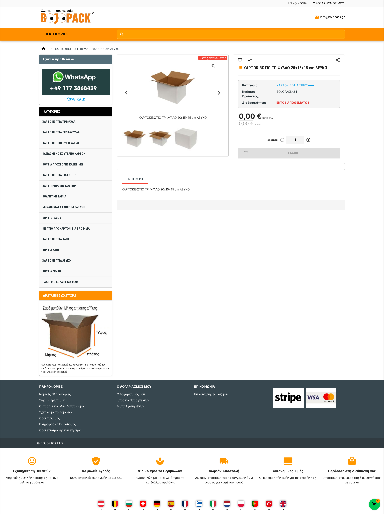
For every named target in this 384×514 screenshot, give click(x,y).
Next (219, 92)
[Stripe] (288, 397)
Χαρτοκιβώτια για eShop (59, 175)
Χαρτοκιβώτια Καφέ (56, 239)
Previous (126, 92)
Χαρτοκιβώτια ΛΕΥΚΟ (56, 260)
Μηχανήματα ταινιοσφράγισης (63, 207)
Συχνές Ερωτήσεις (52, 400)
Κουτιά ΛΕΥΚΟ (51, 271)
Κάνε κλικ (75, 99)
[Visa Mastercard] (321, 397)
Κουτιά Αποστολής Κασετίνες (62, 164)
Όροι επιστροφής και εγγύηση (60, 430)
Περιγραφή (135, 178)
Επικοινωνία (297, 3)
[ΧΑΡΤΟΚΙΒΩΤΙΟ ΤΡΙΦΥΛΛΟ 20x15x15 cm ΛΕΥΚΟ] (134, 138)
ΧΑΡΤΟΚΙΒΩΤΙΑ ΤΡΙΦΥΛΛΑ (58, 122)
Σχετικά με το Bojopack (55, 412)
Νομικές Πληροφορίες (55, 394)
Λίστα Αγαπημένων (130, 406)
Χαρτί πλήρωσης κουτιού (59, 186)
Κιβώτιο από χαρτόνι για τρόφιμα (66, 228)
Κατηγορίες (57, 34)
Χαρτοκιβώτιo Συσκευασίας (61, 143)
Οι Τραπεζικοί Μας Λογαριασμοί (62, 406)
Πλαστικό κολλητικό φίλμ (60, 282)
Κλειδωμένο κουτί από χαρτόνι (64, 153)
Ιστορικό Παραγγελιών (133, 400)
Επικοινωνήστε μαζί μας (211, 394)
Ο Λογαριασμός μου (328, 3)
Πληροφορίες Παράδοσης (57, 424)
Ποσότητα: (272, 139)
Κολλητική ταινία (54, 196)
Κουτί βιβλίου (51, 218)
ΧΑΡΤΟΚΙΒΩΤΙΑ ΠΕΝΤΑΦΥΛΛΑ (61, 132)
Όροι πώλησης (49, 418)
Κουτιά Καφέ (51, 250)
